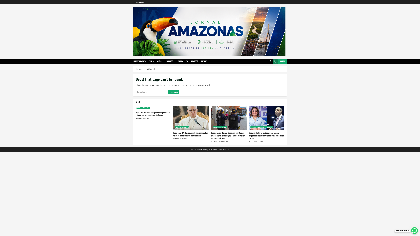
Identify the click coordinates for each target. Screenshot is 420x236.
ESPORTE (204, 61)
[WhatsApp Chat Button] (414, 230)
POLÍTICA (269, 127)
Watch (282, 61)
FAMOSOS (194, 61)
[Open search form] (270, 61)
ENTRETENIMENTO (139, 61)
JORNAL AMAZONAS (142, 108)
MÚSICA (159, 61)
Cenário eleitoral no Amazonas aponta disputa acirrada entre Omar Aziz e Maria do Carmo (266, 135)
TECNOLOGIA (170, 61)
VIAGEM (180, 61)
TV (187, 61)
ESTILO (151, 61)
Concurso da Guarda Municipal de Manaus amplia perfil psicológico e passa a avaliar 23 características (228, 135)
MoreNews (213, 149)
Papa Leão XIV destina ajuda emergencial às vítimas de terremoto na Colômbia (153, 114)
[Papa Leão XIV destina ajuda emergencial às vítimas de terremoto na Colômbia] (191, 118)
